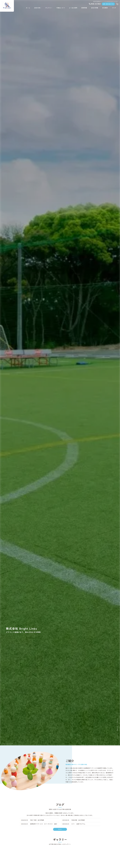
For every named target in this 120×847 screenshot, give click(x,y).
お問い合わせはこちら (108, 4)
